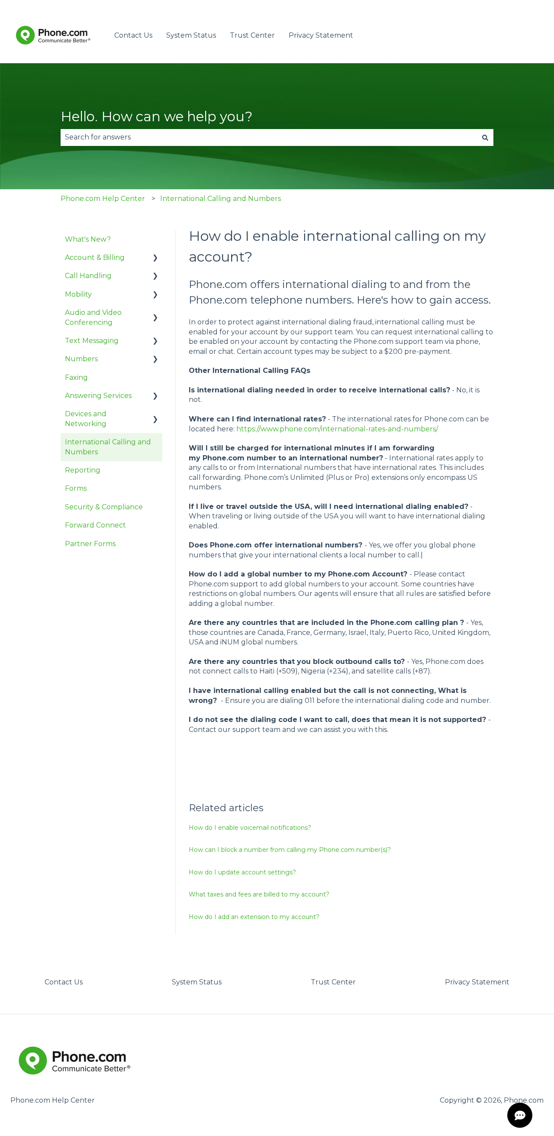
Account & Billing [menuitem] (95, 257)
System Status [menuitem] (197, 982)
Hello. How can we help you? (157, 116)
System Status (191, 35)
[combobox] (269, 137)
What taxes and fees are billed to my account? (259, 894)
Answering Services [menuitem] (98, 396)
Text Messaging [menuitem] (92, 341)
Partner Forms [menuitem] (90, 544)
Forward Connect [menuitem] (95, 525)
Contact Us (133, 35)
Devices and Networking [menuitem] (85, 418)
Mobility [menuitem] (78, 294)
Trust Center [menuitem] (333, 982)
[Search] (485, 137)
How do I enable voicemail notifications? (250, 828)
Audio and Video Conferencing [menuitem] (93, 317)
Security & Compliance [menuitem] (104, 507)
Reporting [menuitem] (82, 470)
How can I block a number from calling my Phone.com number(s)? (290, 850)
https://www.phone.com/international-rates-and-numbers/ (337, 429)
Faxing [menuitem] (76, 377)
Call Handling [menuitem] (88, 276)
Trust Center (252, 35)
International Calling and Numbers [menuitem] (108, 447)
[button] (155, 258)
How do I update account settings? (242, 872)
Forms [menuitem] (76, 488)
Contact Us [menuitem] (64, 982)
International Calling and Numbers (220, 198)
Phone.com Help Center (103, 198)
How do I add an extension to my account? (254, 917)
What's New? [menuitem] (88, 239)
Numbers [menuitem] (81, 359)
